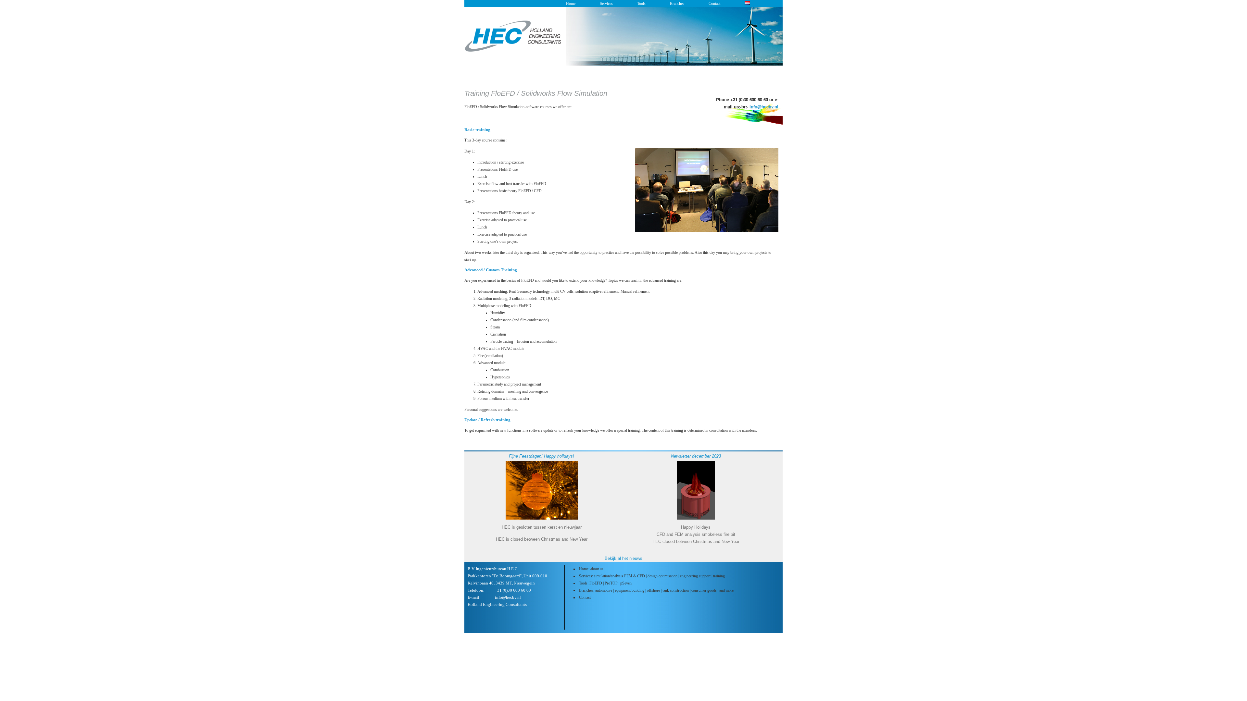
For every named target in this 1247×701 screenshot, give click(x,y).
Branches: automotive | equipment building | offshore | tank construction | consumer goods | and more (656, 590)
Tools (641, 3)
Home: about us (591, 569)
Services (606, 3)
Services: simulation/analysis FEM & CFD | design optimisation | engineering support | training (652, 576)
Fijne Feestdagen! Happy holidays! (541, 456)
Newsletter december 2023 (696, 456)
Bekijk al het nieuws (623, 558)
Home (570, 3)
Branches (677, 3)
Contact (714, 3)
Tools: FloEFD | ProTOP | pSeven (605, 583)
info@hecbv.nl (763, 107)
